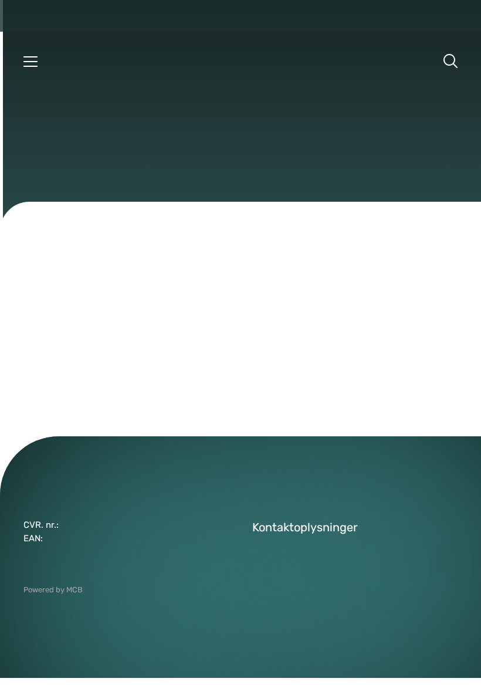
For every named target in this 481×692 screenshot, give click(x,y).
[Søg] (450, 61)
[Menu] (30, 61)
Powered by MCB (53, 589)
